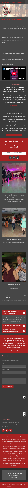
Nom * (3, 363)
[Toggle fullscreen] (24, 397)
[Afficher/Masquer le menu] (26, 2)
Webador (14, 477)
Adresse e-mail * (5, 369)
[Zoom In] (24, 413)
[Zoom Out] (24, 415)
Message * (4, 376)
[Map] (14, 406)
